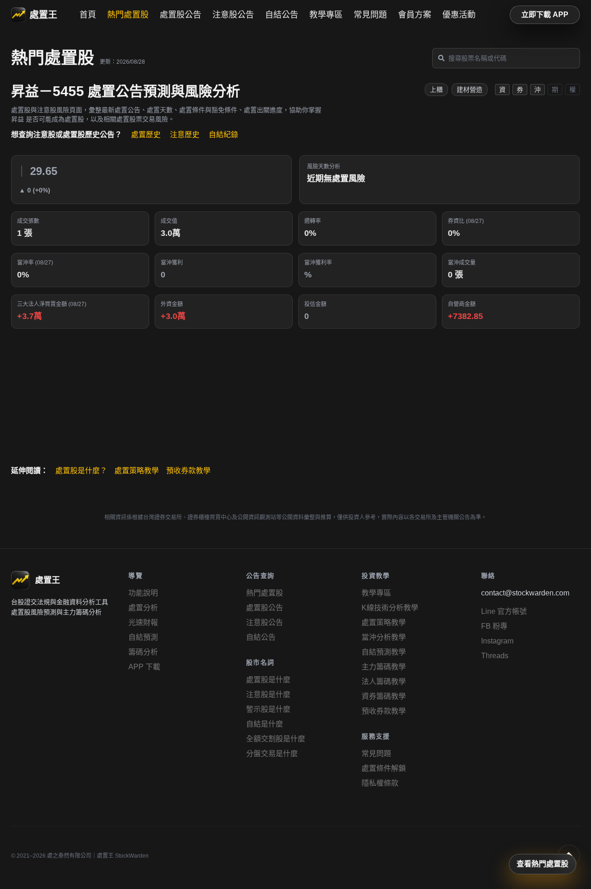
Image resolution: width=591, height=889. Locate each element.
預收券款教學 (188, 471)
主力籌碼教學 (384, 667)
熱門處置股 (128, 14)
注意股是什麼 (268, 694)
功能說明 (143, 593)
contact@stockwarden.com (525, 593)
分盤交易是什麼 (272, 753)
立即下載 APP (544, 14)
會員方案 (414, 14)
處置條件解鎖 (384, 768)
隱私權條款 (380, 783)
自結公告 (281, 14)
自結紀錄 (223, 134)
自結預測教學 (384, 652)
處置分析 (143, 608)
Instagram (497, 641)
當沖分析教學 (384, 637)
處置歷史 (146, 134)
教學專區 (326, 14)
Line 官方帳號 (504, 611)
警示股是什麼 (268, 709)
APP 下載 (144, 667)
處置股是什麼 (268, 680)
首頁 (87, 14)
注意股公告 (233, 14)
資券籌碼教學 (384, 696)
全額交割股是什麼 (275, 739)
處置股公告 (180, 14)
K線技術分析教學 (390, 608)
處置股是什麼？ (81, 471)
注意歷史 (184, 134)
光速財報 (143, 622)
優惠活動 (459, 14)
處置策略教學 (137, 471)
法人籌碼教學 (384, 681)
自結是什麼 (264, 724)
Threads (494, 656)
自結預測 (143, 637)
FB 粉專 (494, 626)
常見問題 (370, 14)
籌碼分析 (143, 652)
